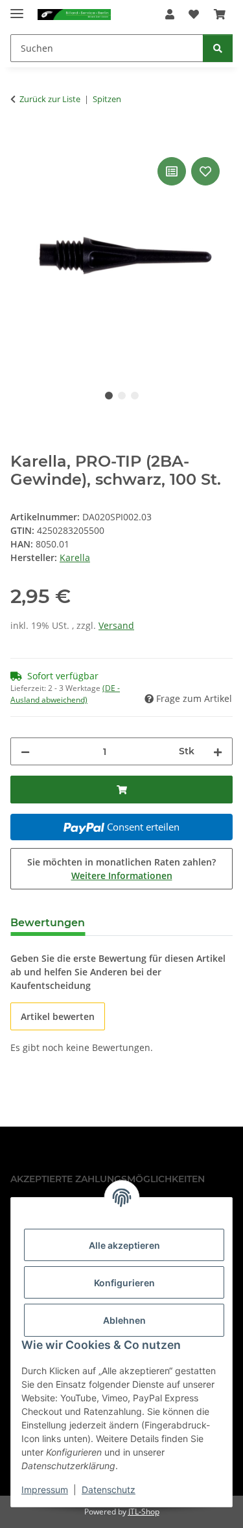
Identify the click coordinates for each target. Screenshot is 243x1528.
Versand (116, 625)
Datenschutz (108, 1489)
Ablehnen (124, 1320)
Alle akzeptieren (124, 1245)
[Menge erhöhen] (217, 751)
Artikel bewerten (58, 1016)
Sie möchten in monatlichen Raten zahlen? (121, 869)
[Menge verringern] (25, 751)
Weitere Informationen (121, 875)
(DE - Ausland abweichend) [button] (65, 694)
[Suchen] (218, 48)
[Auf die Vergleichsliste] (171, 171)
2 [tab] (122, 395)
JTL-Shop (143, 1511)
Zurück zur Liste (49, 99)
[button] (169, 14)
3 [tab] (135, 395)
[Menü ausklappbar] (16, 8)
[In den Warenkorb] (20, 140)
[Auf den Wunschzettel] (205, 171)
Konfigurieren (124, 1282)
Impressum (44, 1489)
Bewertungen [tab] (47, 923)
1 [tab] (109, 395)
